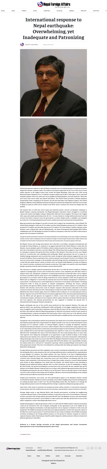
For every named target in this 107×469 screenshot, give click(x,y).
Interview (96, 10)
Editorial (83, 10)
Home (3, 10)
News (13, 10)
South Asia (47, 10)
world (35, 10)
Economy (59, 10)
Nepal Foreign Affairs (31, 44)
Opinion (71, 10)
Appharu (53, 463)
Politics (24, 10)
